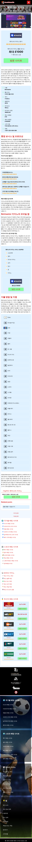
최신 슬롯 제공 (7, 776)
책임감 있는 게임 (7, 825)
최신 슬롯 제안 (8, 578)
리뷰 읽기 (9, 607)
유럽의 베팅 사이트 (8, 713)
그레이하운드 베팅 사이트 (11, 560)
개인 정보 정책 (7, 809)
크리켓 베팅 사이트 (9, 555)
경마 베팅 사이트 (7, 758)
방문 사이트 (16, 60)
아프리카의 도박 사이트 (10, 526)
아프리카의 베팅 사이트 (9, 709)
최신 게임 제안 (8, 587)
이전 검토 (16, 513)
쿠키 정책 (5, 817)
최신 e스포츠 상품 (9, 589)
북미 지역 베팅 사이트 (10, 537)
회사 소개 (5, 805)
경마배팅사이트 (8, 563)
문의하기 (5, 830)
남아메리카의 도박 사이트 (11, 534)
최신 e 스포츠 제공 (8, 792)
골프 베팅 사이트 (8, 552)
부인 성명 (5, 821)
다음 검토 (16, 516)
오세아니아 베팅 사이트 (10, 531)
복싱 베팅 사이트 (8, 558)
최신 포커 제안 (8, 584)
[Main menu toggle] (28, 2)
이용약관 (5, 813)
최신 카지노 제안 (8, 575)
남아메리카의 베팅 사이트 (10, 721)
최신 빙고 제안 (8, 581)
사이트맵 (5, 834)
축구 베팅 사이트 (8, 549)
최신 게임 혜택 (7, 788)
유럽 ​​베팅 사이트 (8, 529)
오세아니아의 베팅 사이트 (10, 717)
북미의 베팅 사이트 (8, 725)
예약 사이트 (17, 841)
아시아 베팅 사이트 (9, 523)
